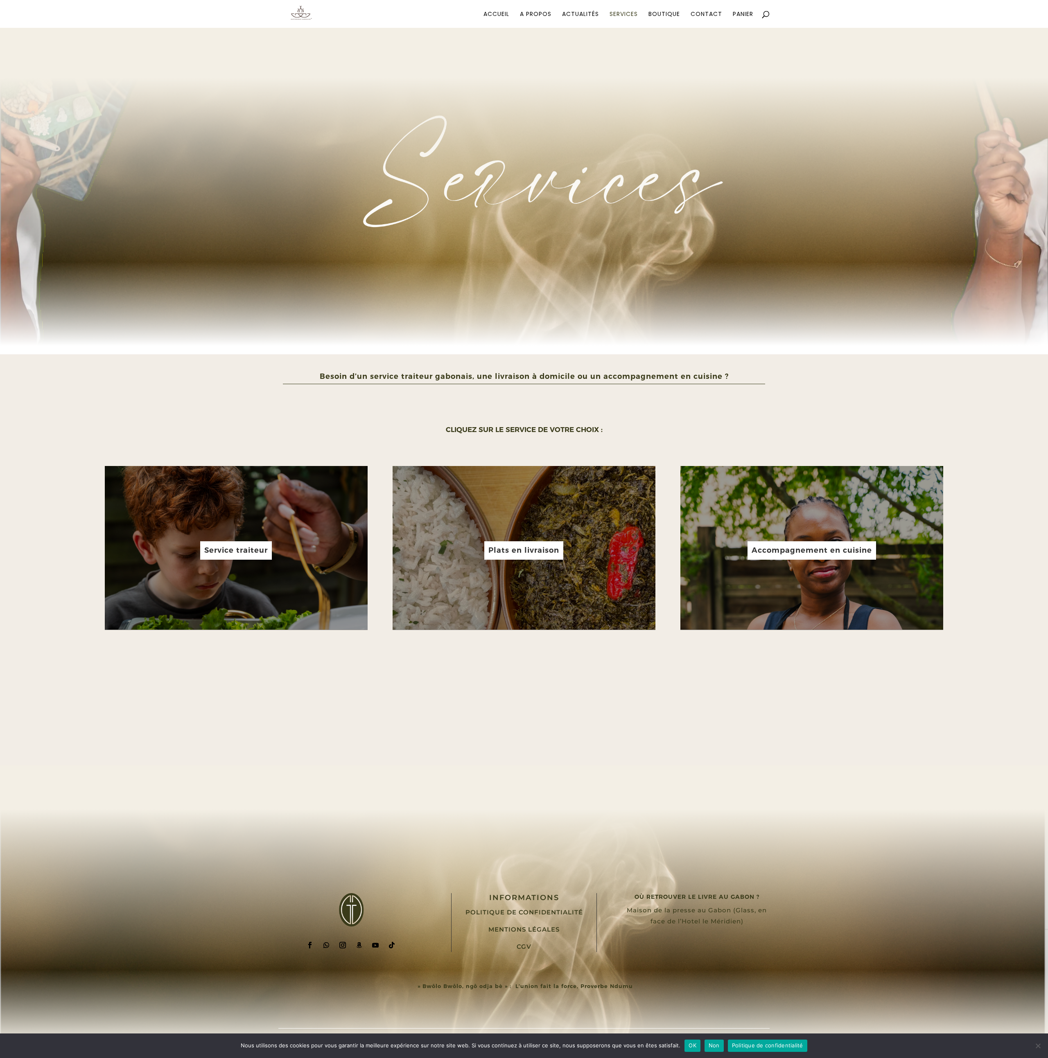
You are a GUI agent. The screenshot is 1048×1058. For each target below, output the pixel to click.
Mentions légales (524, 929)
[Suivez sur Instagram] (342, 945)
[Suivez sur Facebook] (309, 945)
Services (624, 14)
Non (714, 1045)
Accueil (496, 14)
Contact (706, 14)
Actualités (580, 14)
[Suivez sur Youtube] (375, 945)
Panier (743, 14)
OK (692, 1045)
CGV (524, 946)
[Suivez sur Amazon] (359, 945)
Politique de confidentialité (524, 912)
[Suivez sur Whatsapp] (326, 945)
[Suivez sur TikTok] (391, 945)
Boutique (664, 14)
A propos (535, 14)
